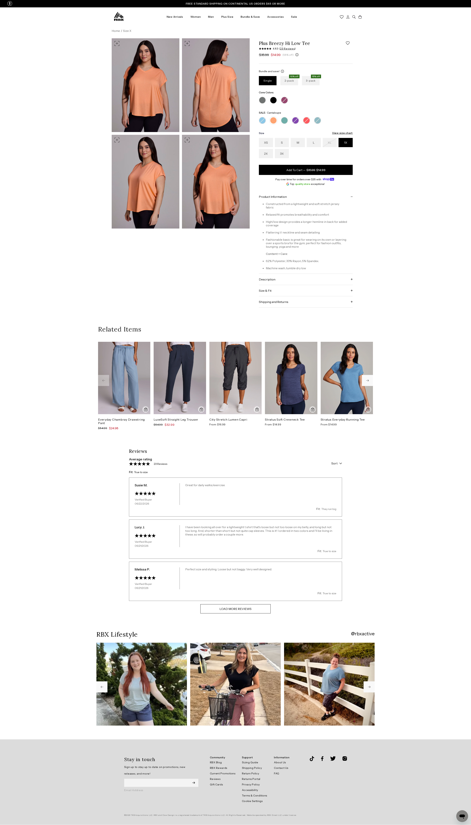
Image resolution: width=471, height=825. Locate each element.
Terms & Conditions (254, 795)
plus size (227, 16)
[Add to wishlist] (348, 43)
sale (294, 16)
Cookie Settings (252, 801)
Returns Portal (251, 779)
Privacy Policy (251, 784)
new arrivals (175, 16)
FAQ (276, 773)
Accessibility (250, 790)
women (195, 16)
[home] (119, 16)
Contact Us (281, 768)
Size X (127, 31)
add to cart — (305, 170)
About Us (280, 762)
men (211, 16)
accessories (275, 16)
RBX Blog (216, 762)
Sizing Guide (250, 762)
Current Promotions (223, 773)
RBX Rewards (218, 768)
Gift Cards (216, 784)
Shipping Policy (252, 768)
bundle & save (250, 16)
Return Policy (250, 773)
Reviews (215, 779)
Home (116, 31)
